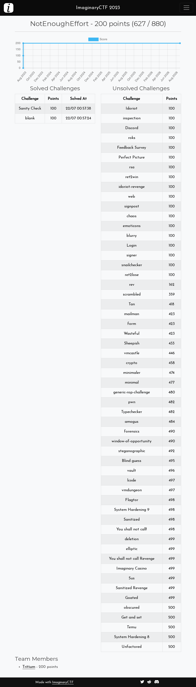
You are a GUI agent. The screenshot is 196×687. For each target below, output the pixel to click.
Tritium (28, 667)
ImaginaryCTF (63, 682)
